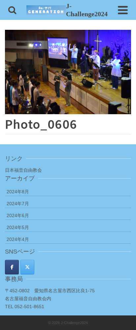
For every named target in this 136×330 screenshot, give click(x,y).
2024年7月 (18, 203)
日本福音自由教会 (23, 170)
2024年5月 (18, 227)
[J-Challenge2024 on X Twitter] (27, 267)
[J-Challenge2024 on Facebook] (12, 267)
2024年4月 (18, 239)
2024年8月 (18, 191)
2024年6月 (18, 215)
